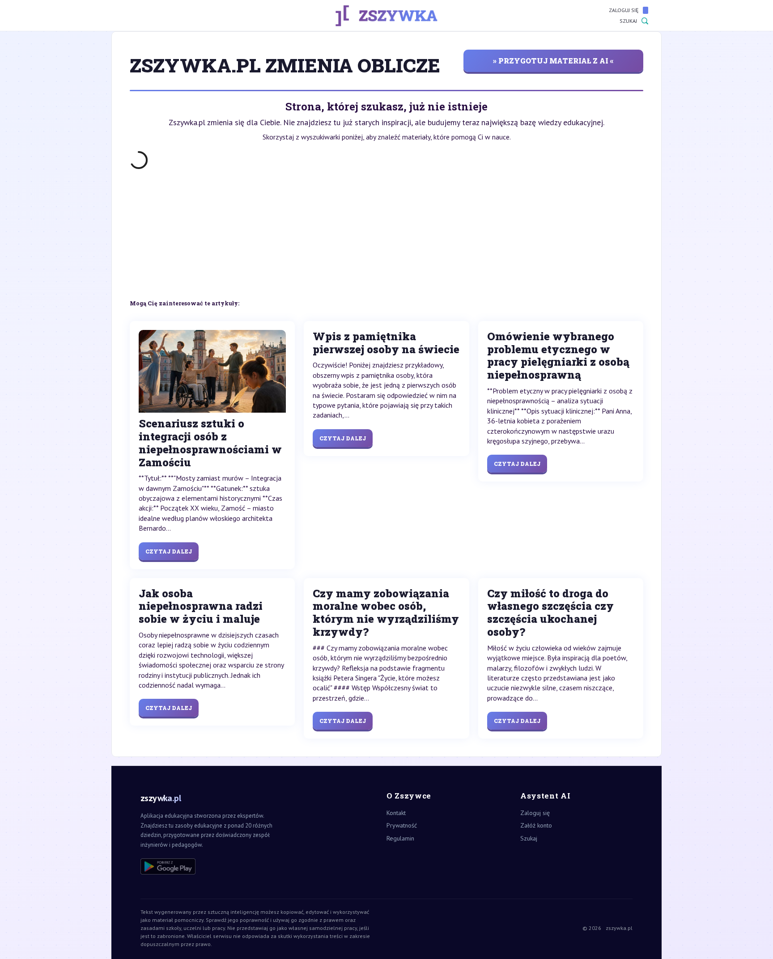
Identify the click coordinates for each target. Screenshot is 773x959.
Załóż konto (536, 825)
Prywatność (401, 825)
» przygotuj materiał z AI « (553, 60)
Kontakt (396, 813)
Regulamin (400, 838)
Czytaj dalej (168, 551)
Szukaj (628, 20)
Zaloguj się (623, 10)
